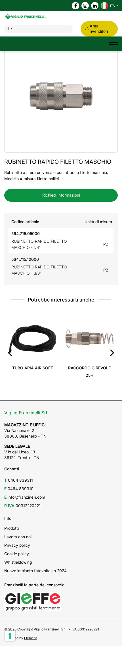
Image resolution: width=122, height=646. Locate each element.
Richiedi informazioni (61, 195)
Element (30, 638)
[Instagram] (85, 6)
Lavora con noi (17, 536)
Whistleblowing (18, 562)
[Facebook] (75, 6)
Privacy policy (17, 545)
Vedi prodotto (32, 354)
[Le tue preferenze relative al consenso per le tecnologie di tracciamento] (10, 636)
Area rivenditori (99, 28)
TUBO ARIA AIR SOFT (32, 367)
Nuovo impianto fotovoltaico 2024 (35, 570)
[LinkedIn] (95, 6)
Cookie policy (16, 553)
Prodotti (11, 528)
